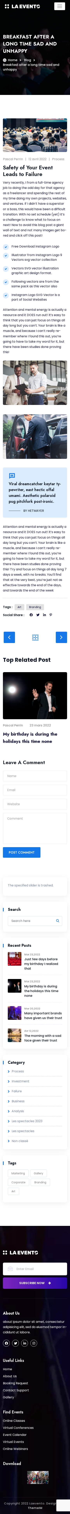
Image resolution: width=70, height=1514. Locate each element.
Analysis (18, 1111)
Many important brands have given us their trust (43, 1015)
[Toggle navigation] (59, 6)
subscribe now (32, 1283)
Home (12, 60)
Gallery (38, 1173)
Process (58, 159)
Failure (17, 1091)
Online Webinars (15, 1449)
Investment (20, 1081)
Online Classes (14, 1420)
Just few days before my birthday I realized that (41, 964)
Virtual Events (13, 1442)
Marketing (18, 1173)
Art (19, 607)
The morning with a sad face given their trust (42, 1038)
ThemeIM (35, 1508)
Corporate (18, 1182)
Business (18, 1101)
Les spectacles (23, 1131)
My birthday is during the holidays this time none (30, 738)
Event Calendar (15, 1435)
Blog (27, 60)
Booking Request (15, 1383)
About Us (10, 1376)
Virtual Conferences (18, 1428)
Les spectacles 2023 (27, 1121)
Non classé (20, 1141)
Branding (35, 607)
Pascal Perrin (13, 159)
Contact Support (16, 1390)
